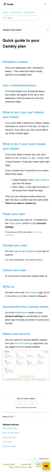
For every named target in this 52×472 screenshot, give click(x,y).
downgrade (31, 251)
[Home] (8, 4)
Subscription (15, 223)
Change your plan (15, 245)
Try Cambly (7, 441)
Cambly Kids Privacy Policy (26, 465)
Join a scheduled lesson (19, 85)
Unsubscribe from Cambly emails (25, 306)
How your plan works (11, 432)
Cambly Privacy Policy (14, 465)
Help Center (31, 292)
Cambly (5, 12)
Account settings (24, 343)
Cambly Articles (16, 12)
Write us (8, 286)
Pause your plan (14, 214)
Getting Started (29, 12)
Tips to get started (10, 428)
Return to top (8, 416)
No (32, 403)
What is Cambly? (9, 446)
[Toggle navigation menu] (45, 4)
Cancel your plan (9, 437)
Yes (20, 403)
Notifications (21, 312)
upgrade (17, 251)
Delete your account (16, 334)
